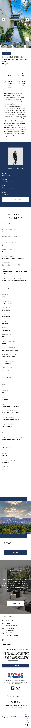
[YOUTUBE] (17, 696)
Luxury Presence (15, 708)
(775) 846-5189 (7, 182)
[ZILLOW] (22, 696)
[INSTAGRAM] (13, 696)
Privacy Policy (13, 660)
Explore (15, 552)
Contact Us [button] (15, 603)
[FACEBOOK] (8, 696)
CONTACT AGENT (15, 199)
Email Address (7, 644)
